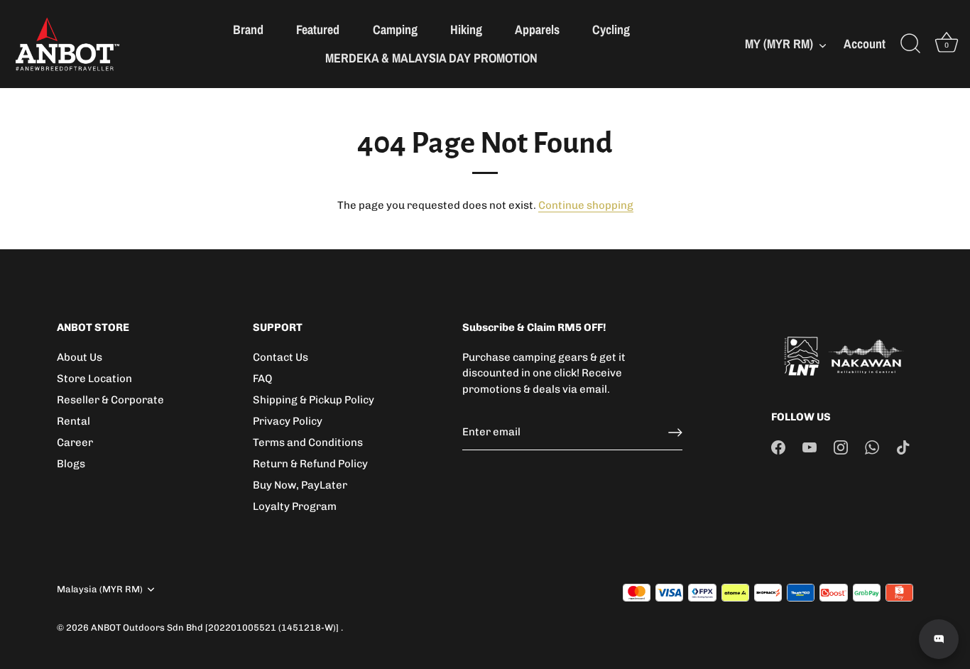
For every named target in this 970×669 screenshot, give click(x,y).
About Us (79, 357)
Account (864, 44)
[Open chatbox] (939, 639)
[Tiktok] (903, 446)
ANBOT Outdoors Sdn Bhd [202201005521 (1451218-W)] (216, 627)
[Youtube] (809, 446)
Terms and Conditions (308, 442)
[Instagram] (841, 446)
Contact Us (280, 357)
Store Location (94, 378)
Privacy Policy (287, 421)
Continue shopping (585, 205)
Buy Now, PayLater (300, 485)
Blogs (71, 463)
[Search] (910, 44)
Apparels (537, 29)
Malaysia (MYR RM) (100, 589)
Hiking (466, 29)
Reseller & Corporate (110, 399)
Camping (395, 29)
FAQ (262, 378)
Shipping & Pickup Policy (313, 399)
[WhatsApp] (872, 446)
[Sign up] (675, 432)
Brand (248, 29)
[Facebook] (778, 446)
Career (75, 442)
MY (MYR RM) (779, 44)
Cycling (611, 29)
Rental (73, 421)
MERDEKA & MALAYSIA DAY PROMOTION (431, 58)
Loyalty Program (295, 506)
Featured (317, 29)
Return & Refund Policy (310, 463)
